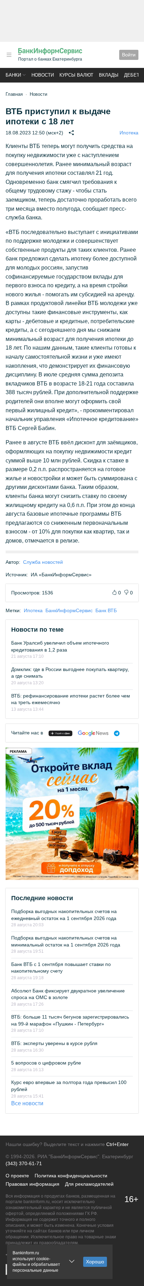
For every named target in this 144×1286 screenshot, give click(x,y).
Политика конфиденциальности (71, 1175)
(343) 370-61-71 (24, 1163)
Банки (13, 75)
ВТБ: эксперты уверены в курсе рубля (54, 1043)
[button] (9, 55)
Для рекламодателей (89, 1184)
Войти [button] (129, 54)
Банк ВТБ (106, 610)
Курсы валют (76, 75)
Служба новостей (43, 562)
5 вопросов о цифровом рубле (46, 1063)
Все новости (27, 1103)
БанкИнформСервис (69, 610)
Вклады (108, 75)
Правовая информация (32, 1184)
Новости (42, 75)
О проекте (17, 1175)
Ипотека (129, 132)
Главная (14, 94)
